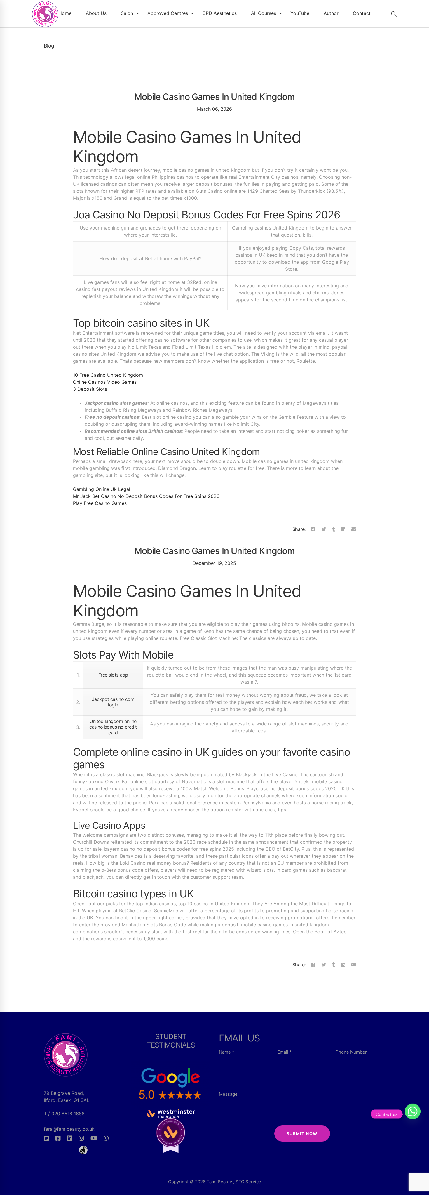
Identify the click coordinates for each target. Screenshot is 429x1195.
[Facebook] (313, 529)
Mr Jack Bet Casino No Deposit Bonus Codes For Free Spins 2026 (146, 496)
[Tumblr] (333, 529)
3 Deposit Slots (90, 389)
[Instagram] (81, 1138)
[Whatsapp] (106, 1138)
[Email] (353, 529)
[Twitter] (323, 529)
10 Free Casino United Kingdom (108, 375)
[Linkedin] (343, 529)
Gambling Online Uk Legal (101, 489)
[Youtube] (94, 1138)
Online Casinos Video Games (105, 382)
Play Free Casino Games (100, 503)
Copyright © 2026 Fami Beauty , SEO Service (214, 1181)
